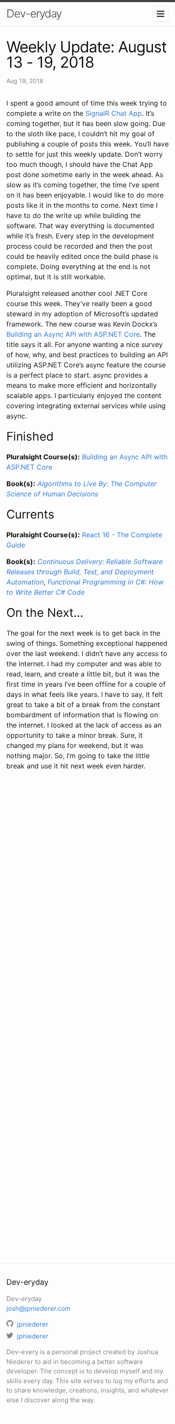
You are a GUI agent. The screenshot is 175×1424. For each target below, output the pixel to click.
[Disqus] (87, 900)
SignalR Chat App (113, 113)
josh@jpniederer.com (38, 1308)
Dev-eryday (34, 13)
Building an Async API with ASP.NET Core (73, 334)
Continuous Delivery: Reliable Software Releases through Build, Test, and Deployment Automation (84, 571)
